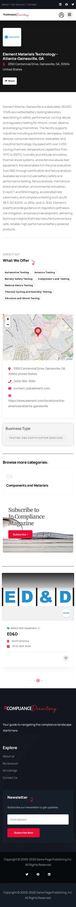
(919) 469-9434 (21, 646)
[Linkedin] (60, 4)
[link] (38, 597)
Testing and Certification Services (36, 437)
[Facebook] (66, 4)
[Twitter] (73, 4)
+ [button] (8, 319)
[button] (71, 484)
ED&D (12, 634)
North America (20, 641)
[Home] (16, 14)
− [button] (8, 324)
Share (11, 80)
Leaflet (69, 358)
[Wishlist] (66, 658)
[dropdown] (69, 14)
